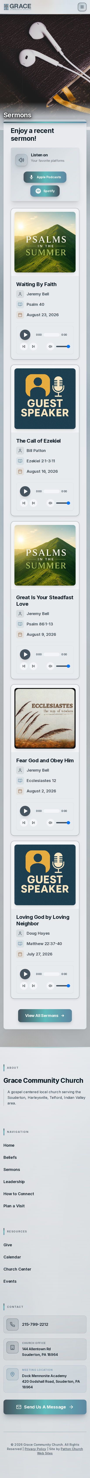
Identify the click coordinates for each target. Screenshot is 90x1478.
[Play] (25, 335)
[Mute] (50, 346)
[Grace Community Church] (17, 7)
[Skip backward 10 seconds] (24, 346)
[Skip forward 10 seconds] (33, 346)
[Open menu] (82, 7)
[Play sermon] (45, 242)
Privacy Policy (35, 1449)
